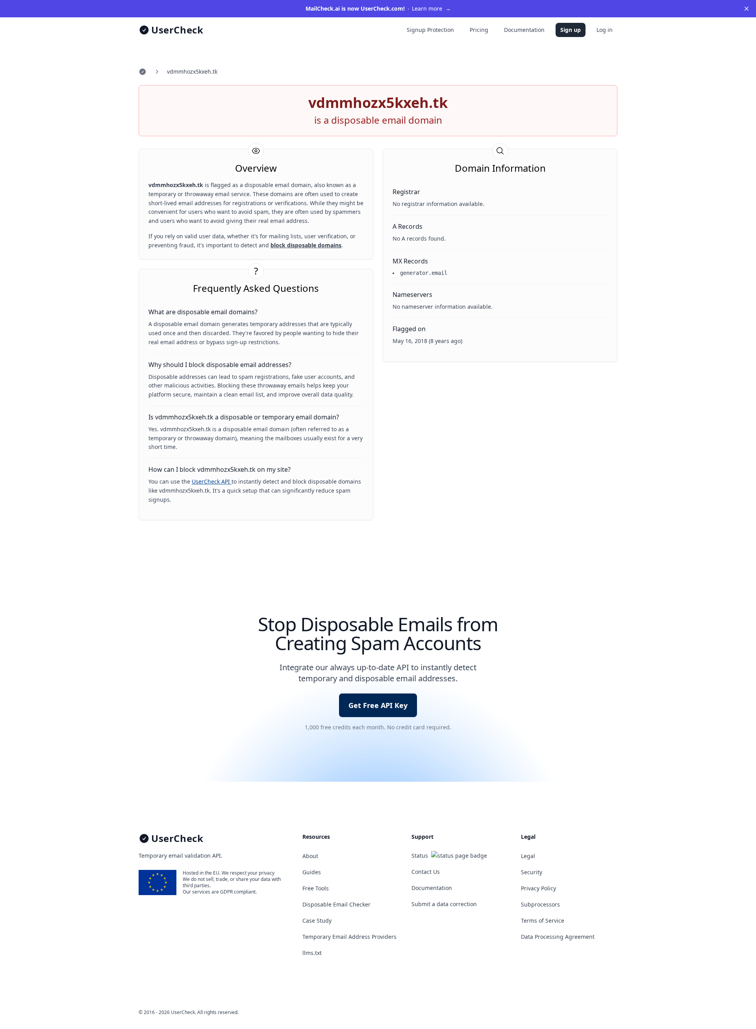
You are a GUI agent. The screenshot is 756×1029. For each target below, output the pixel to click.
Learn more (378, 8)
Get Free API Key (378, 705)
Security (531, 872)
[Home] (142, 72)
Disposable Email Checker (336, 904)
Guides (311, 872)
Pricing (479, 29)
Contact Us (425, 871)
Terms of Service (542, 920)
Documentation (524, 29)
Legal (528, 856)
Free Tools (315, 888)
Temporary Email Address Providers (349, 936)
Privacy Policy (538, 888)
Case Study (317, 920)
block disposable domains (306, 245)
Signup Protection (430, 29)
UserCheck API (212, 481)
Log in (605, 29)
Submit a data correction (444, 904)
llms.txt (312, 953)
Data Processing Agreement (558, 936)
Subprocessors (540, 904)
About (310, 856)
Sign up (570, 29)
